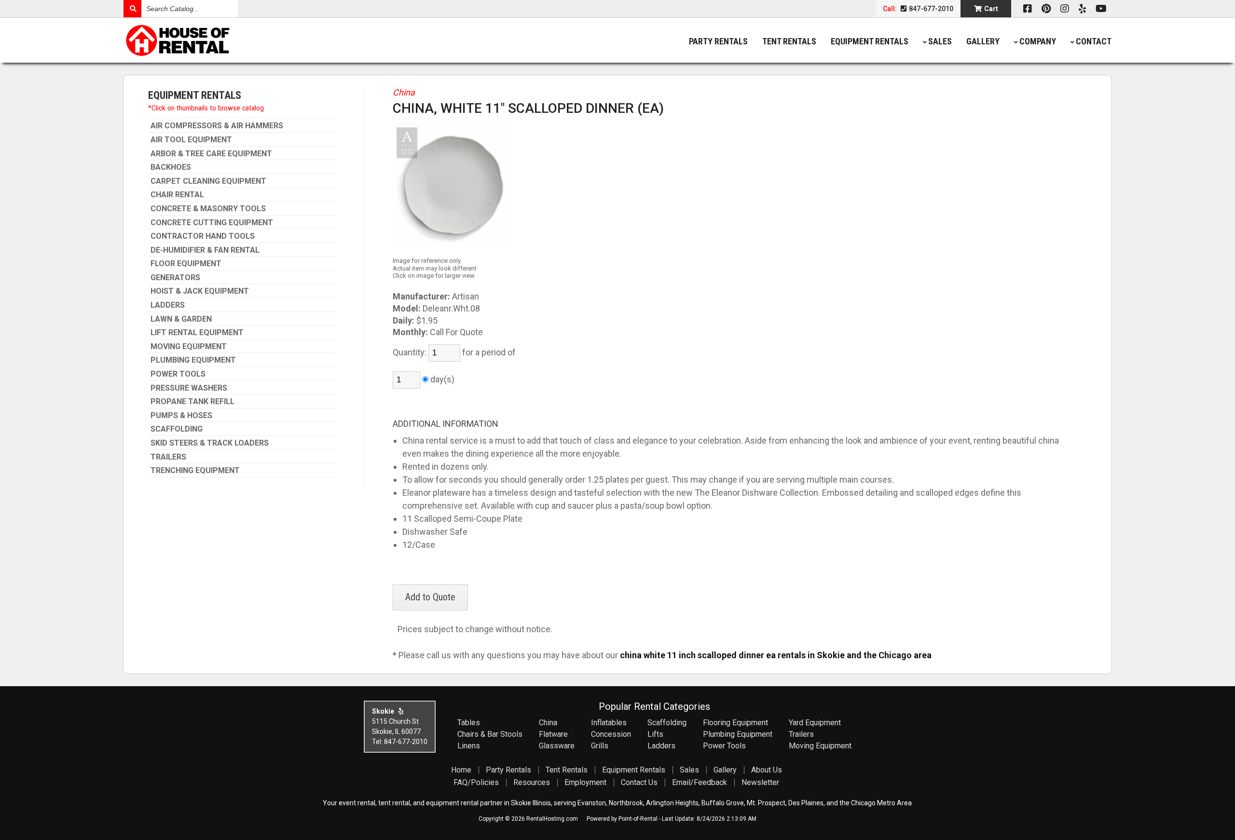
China (404, 92)
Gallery (983, 41)
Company (1037, 41)
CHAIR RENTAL (177, 194)
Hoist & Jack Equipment (200, 291)
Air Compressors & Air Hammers (217, 126)
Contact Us (639, 782)
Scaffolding (177, 429)
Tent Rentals (789, 41)
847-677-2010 (930, 9)
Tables (468, 722)
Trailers (168, 457)
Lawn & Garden (181, 319)
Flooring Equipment (735, 722)
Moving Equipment (189, 346)
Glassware (557, 745)
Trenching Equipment (195, 470)
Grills (599, 745)
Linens (468, 745)
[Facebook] (1027, 8)
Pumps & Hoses (181, 415)
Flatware (553, 734)
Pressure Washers (189, 388)
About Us (766, 769)
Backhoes (171, 167)
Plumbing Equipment (193, 360)
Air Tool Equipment (191, 139)
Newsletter (760, 782)
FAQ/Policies (476, 782)
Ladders (168, 305)
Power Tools (178, 374)
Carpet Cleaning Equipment (208, 181)
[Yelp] (1082, 8)
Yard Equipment (815, 722)
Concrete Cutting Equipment (212, 222)
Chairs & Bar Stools (489, 734)
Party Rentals (718, 41)
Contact (1094, 41)
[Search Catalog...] (132, 9)
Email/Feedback (699, 782)
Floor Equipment (186, 263)
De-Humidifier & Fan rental (205, 250)
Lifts (655, 734)
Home (461, 769)
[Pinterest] (1046, 8)
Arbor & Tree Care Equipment (211, 153)
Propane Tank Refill (192, 401)
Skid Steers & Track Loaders (210, 443)
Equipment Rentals (869, 41)
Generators (175, 277)
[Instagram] (1064, 8)
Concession (611, 734)
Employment (585, 782)
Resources (531, 782)
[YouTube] (1101, 8)
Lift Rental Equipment (197, 332)
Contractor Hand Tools (203, 236)
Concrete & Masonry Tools (208, 208)
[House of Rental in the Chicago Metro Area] (247, 41)
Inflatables (609, 722)
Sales (940, 41)
